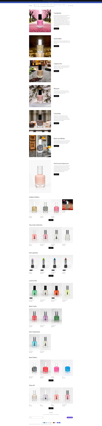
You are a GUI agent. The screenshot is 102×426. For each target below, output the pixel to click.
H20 (62, 376)
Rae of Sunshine (42, 376)
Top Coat (30, 244)
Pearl (29, 404)
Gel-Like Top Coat (53, 244)
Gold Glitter (30, 216)
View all (51, 247)
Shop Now (56, 28)
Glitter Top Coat (64, 244)
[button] (69, 5)
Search (44, 414)
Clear (40, 404)
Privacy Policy (47, 414)
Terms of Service (56, 414)
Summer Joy (52, 376)
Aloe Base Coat (31, 325)
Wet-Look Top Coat (42, 244)
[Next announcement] (73, 1)
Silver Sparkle (41, 216)
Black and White (31, 376)
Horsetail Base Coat (42, 325)
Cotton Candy (52, 216)
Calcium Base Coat (53, 325)
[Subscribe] (42, 417)
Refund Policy (52, 414)
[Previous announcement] (29, 1)
